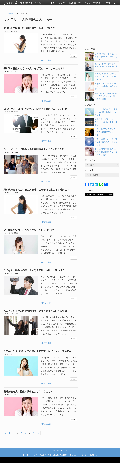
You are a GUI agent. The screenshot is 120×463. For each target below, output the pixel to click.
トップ (53, 2)
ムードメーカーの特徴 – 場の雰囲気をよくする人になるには (35, 149)
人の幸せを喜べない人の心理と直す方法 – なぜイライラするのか (37, 351)
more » (73, 56)
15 (34, 433)
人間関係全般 (46, 60)
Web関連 (96, 2)
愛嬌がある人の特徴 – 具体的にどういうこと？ (28, 391)
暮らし (87, 2)
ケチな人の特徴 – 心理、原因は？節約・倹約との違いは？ (34, 270)
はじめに (62, 2)
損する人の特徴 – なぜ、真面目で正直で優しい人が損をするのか (106, 76)
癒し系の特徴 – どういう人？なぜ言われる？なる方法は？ (34, 68)
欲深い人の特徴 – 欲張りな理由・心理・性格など (29, 28)
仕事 (80, 2)
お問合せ (106, 2)
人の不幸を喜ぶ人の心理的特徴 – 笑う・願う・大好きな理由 (35, 310)
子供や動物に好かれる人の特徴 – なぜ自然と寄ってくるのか (106, 56)
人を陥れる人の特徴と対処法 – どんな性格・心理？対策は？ (106, 86)
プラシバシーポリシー (79, 455)
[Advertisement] (102, 29)
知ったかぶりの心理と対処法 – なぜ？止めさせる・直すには (35, 108)
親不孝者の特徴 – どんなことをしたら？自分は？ (29, 229)
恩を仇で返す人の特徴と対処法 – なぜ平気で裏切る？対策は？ (36, 189)
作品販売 (72, 2)
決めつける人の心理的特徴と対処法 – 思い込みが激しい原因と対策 (106, 96)
